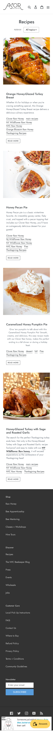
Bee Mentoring (13, 519)
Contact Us (11, 628)
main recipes (32, 118)
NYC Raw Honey (14, 126)
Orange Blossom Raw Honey (19, 129)
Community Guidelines (16, 666)
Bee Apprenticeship (15, 511)
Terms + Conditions (15, 658)
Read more (13, 141)
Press (8, 569)
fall (36, 351)
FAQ (8, 620)
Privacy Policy (12, 651)
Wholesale (11, 585)
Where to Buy (12, 635)
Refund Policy (12, 643)
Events (9, 577)
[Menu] (48, 7)
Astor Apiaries (30, 721)
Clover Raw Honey (15, 118)
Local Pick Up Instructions (18, 612)
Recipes (9, 554)
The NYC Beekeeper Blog (18, 562)
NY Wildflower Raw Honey (19, 122)
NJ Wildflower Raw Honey (18, 239)
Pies (26, 246)
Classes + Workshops (16, 526)
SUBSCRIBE (19, 692)
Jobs (8, 592)
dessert (29, 351)
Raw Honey (11, 503)
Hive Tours (10, 534)
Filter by (17, 29)
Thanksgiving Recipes (16, 133)
